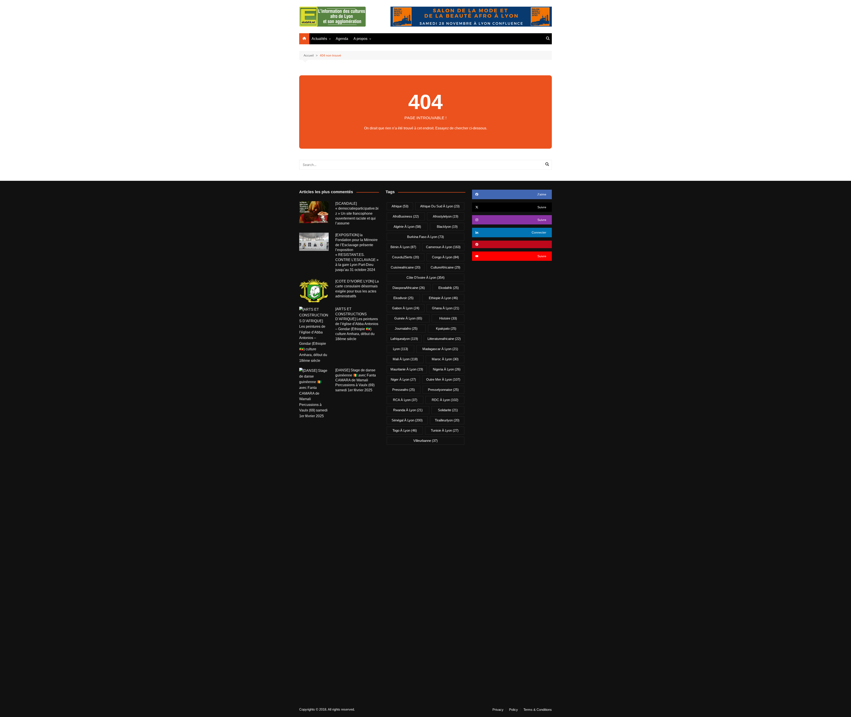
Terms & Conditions (537, 709)
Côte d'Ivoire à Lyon (425, 277)
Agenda (342, 39)
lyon (400, 349)
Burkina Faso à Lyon (425, 237)
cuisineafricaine (405, 267)
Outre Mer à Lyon (443, 379)
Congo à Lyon (445, 257)
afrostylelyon (445, 216)
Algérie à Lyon (407, 226)
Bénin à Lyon (403, 247)
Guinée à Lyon (408, 318)
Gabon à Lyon (405, 308)
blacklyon (447, 226)
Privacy (498, 709)
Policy (513, 709)
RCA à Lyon (405, 400)
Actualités (319, 39)
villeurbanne (425, 440)
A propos (360, 39)
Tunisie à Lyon (445, 430)
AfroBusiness (406, 216)
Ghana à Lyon (445, 308)
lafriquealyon (404, 339)
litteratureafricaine (444, 339)
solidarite (448, 410)
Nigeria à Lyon (447, 369)
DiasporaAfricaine (408, 288)
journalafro (406, 328)
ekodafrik (448, 288)
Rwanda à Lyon (408, 410)
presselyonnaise (443, 390)
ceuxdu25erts (405, 257)
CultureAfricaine (445, 267)
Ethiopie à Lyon (443, 298)
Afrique (400, 206)
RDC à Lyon (445, 400)
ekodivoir (403, 298)
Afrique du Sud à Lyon (440, 206)
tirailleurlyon (447, 420)
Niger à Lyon (403, 379)
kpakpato (446, 328)
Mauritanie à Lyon (406, 369)
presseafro (403, 390)
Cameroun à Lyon (443, 247)
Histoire (448, 318)
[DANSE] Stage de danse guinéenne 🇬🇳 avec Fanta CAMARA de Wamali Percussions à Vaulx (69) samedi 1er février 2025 (355, 380)
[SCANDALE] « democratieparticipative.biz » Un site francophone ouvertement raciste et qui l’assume (357, 213)
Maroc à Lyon (445, 359)
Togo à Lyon (404, 430)
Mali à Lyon (405, 359)
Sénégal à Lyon (407, 420)
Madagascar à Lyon (440, 349)
